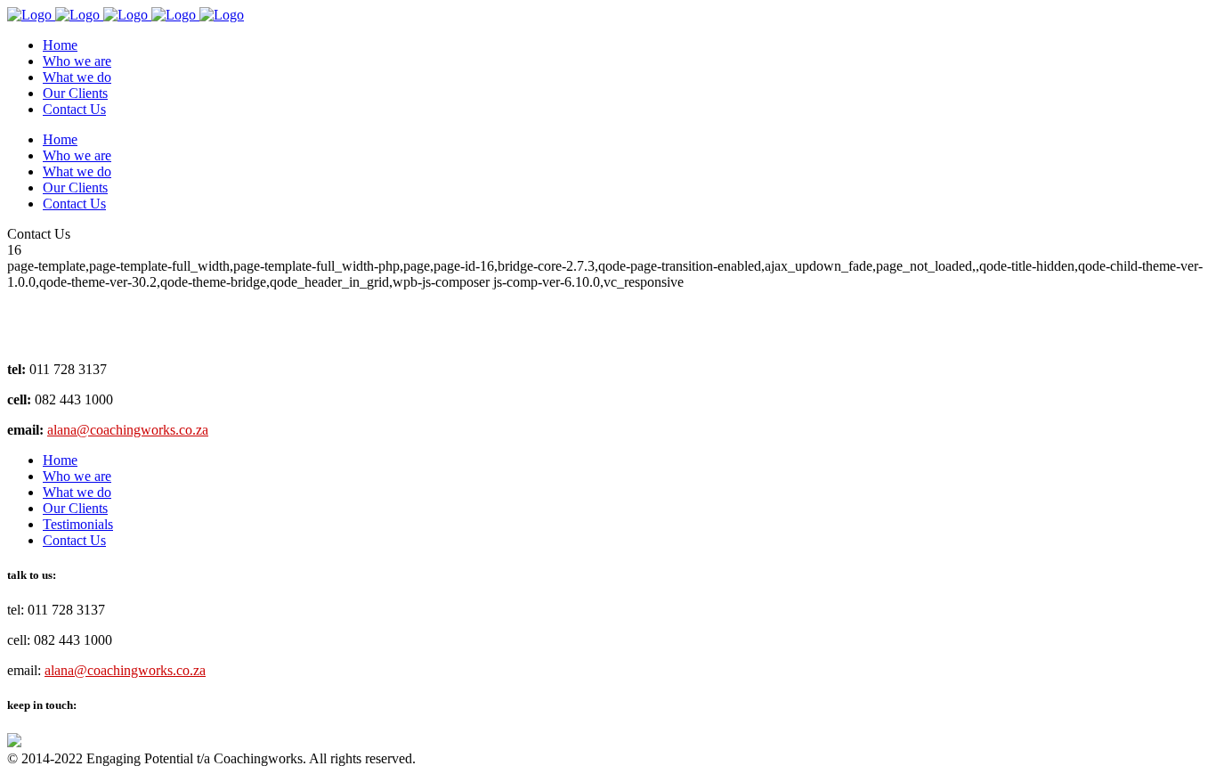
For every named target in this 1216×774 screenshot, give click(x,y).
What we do (77, 492)
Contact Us (74, 540)
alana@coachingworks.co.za (127, 429)
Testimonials (78, 524)
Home (60, 460)
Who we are (77, 476)
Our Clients (75, 508)
